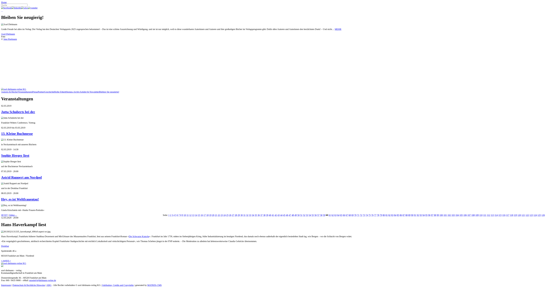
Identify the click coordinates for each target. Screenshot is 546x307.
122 (527, 215)
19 (210, 215)
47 (290, 215)
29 (239, 215)
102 (449, 215)
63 (335, 215)
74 (367, 215)
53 (307, 215)
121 (523, 215)
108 (473, 215)
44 (281, 215)
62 (332, 215)
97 (432, 215)
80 (384, 215)
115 (500, 215)
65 (341, 215)
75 (369, 215)
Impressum (6, 285)
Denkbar (5, 246)
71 (358, 215)
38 (264, 215)
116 (503, 215)
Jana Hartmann (10, 39)
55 (313, 215)
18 (207, 215)
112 (488, 215)
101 (445, 215)
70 (355, 215)
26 (230, 215)
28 (236, 215)
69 (352, 215)
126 (543, 215)
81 (386, 215)
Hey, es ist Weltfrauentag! (20, 199)
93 (421, 215)
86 (401, 215)
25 (227, 215)
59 (324, 215)
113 (492, 215)
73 (364, 215)
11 (188, 215)
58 (321, 215)
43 (278, 215)
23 (222, 215)
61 (330, 215)
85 (398, 215)
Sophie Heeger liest (15, 155)
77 (375, 215)
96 (429, 215)
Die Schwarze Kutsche (139, 236)
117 (507, 215)
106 (465, 215)
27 (233, 215)
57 (318, 215)
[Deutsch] (1, 10)
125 (539, 215)
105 (461, 215)
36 (259, 215)
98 (435, 215)
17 (204, 215)
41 (273, 215)
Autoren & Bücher (9, 92)
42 (276, 215)
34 (253, 215)
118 (511, 215)
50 (298, 215)
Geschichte (49, 92)
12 (190, 215)
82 (389, 215)
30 (241, 215)
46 (287, 215)
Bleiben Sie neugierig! (109, 92)
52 (304, 215)
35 (256, 215)
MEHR (338, 29)
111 (484, 215)
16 (202, 215)
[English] (2, 10)
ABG (48, 285)
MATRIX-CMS (154, 285)
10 (185, 215)
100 (441, 215)
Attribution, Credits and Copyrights (118, 285)
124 (535, 215)
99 (438, 215)
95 (426, 215)
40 (270, 215)
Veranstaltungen (25, 92)
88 (406, 215)
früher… (13, 215)
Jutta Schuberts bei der (18, 112)
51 (301, 215)
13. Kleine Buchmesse (17, 133)
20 (213, 215)
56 (315, 215)
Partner (41, 92)
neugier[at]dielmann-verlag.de (42, 280)
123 (531, 215)
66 (344, 215)
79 (381, 215)
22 (219, 215)
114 (496, 215)
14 (196, 215)
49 (295, 215)
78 (378, 215)
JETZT (4, 215)
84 (395, 215)
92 (418, 215)
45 (284, 215)
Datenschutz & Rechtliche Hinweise (29, 285)
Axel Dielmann (8, 34)
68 (350, 215)
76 (372, 215)
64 (338, 215)
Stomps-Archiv (73, 92)
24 (224, 215)
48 (293, 215)
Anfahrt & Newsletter (89, 92)
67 (347, 215)
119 (515, 215)
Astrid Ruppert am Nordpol (21, 177)
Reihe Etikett (60, 92)
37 (261, 215)
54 (310, 215)
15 (199, 215)
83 (392, 215)
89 (409, 215)
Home (4, 2)
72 (361, 215)
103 (453, 215)
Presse (35, 92)
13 (193, 215)
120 (519, 215)
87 (404, 215)
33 (250, 215)
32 (247, 215)
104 (457, 215)
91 (415, 215)
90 (412, 215)
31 (244, 215)
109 (477, 215)
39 (267, 215)
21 (216, 215)
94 (423, 215)
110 (481, 215)
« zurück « (6, 260)
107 (469, 215)
